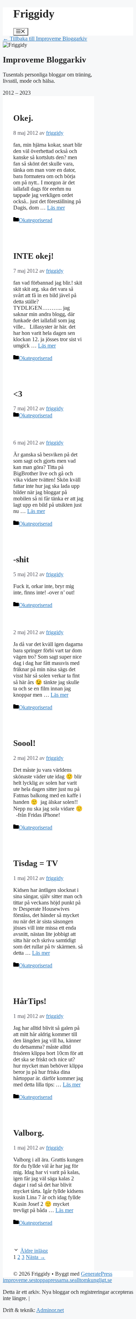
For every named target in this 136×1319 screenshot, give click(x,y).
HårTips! (29, 1001)
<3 (17, 393)
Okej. (23, 118)
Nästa (35, 1257)
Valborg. (28, 1132)
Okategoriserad (35, 220)
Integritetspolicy (48, 1298)
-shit (21, 559)
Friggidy (33, 13)
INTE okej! (33, 256)
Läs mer (56, 208)
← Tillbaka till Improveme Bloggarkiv (45, 39)
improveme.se (18, 1280)
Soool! (24, 743)
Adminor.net (50, 1310)
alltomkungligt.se (93, 1280)
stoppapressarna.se (53, 1280)
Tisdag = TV (35, 863)
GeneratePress (96, 1274)
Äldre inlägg (34, 1251)
